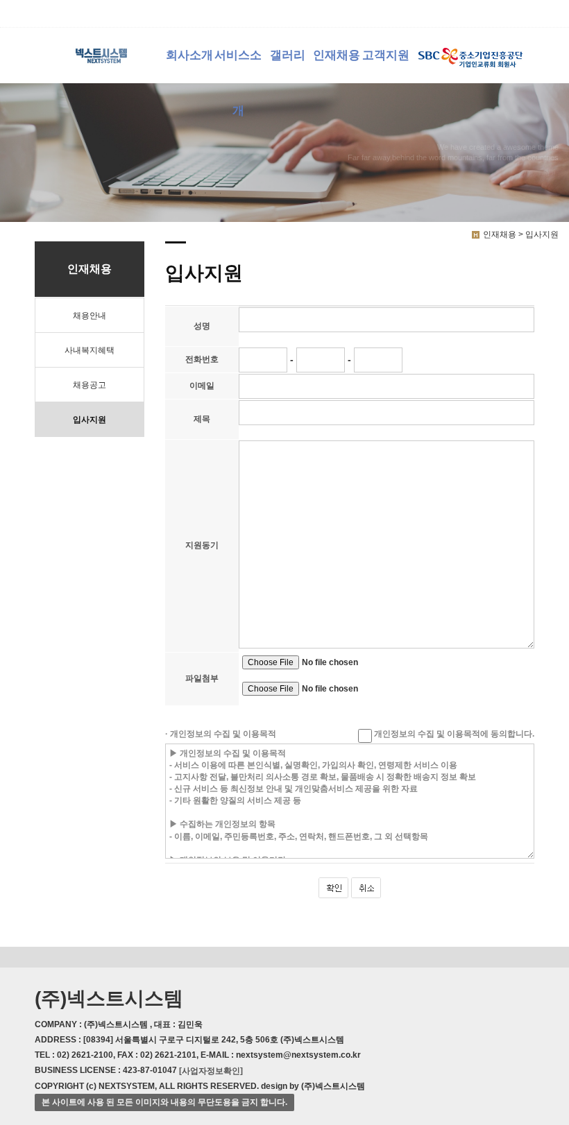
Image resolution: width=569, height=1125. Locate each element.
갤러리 (287, 55)
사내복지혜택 (89, 350)
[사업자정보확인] (211, 1071)
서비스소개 (238, 66)
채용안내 (89, 315)
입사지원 (89, 419)
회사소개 (189, 55)
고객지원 (385, 55)
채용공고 (89, 385)
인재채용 (336, 55)
